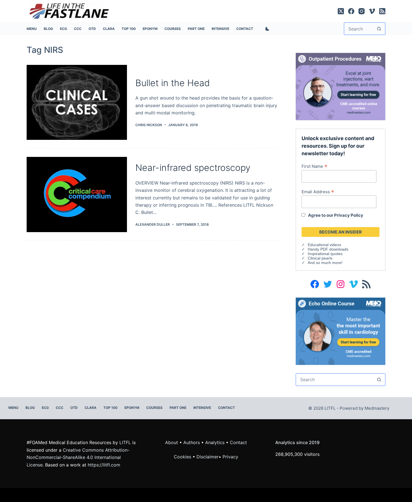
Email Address (318, 191)
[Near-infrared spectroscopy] (77, 194)
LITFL (125, 442)
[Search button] (379, 29)
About (171, 442)
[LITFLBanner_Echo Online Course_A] (340, 331)
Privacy (230, 456)
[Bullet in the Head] (77, 102)
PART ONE (196, 29)
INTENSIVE (220, 29)
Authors (191, 442)
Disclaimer (207, 456)
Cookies (183, 456)
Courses (173, 29)
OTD (92, 29)
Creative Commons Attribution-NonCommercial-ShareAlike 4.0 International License (78, 457)
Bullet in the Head (172, 82)
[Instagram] (361, 11)
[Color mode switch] (266, 29)
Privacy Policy (348, 215)
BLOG (48, 29)
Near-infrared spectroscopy (192, 167)
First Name (314, 166)
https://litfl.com (104, 465)
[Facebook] (351, 11)
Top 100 (129, 29)
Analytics (214, 442)
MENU (32, 29)
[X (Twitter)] (341, 11)
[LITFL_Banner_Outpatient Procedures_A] (340, 86)
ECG (63, 29)
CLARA (109, 29)
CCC (78, 29)
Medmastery (377, 408)
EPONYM (150, 29)
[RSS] (382, 11)
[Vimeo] (372, 11)
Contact (244, 29)
